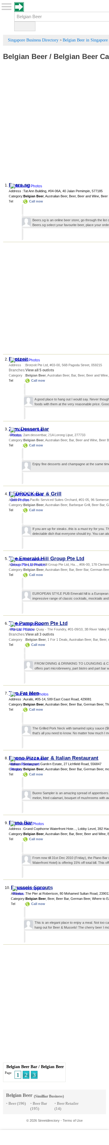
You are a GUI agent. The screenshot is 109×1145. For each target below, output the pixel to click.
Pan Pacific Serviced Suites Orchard (50, 500)
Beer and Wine (88, 196)
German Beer (93, 704)
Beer (72, 196)
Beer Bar (98, 505)
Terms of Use (73, 1120)
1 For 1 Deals (58, 639)
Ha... (74, 564)
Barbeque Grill (79, 505)
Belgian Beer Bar (21, 1066)
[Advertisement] (54, 124)
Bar (73, 375)
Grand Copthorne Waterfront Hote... (49, 829)
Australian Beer (56, 196)
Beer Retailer (67, 1103)
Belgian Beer (25, 56)
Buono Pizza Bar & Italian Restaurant (53, 758)
